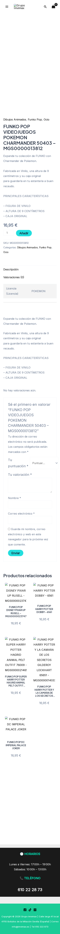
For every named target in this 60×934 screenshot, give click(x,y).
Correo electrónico (21, 513)
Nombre (14, 498)
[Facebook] (25, 909)
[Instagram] (35, 909)
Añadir (23, 233)
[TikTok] (30, 909)
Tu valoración (20, 475)
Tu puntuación (18, 463)
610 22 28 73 (30, 889)
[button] (45, 7)
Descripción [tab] (10, 269)
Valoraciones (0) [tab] (13, 277)
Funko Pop (35, 119)
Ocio (46, 119)
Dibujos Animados (14, 119)
